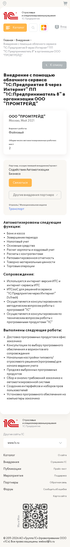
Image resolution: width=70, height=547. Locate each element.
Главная (8, 40)
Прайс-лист (60, 469)
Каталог (9, 455)
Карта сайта (60, 496)
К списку (56, 65)
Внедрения (22, 40)
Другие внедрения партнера (33, 195)
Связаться (20, 182)
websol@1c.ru (47, 541)
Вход (63, 26)
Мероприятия (13, 475)
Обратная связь (58, 482)
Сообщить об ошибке (55, 489)
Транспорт (16, 209)
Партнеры (10, 482)
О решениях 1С (59, 462)
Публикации (12, 469)
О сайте (62, 455)
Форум (8, 489)
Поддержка (60, 475)
